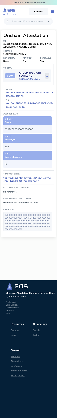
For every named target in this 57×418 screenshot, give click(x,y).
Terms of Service (19, 370)
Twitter (36, 335)
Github (36, 330)
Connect (38, 11)
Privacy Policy (18, 375)
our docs (40, 2)
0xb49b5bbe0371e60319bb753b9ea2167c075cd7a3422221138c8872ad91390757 (27, 179)
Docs (13, 335)
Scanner (15, 330)
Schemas (15, 356)
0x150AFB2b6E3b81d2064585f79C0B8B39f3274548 (29, 105)
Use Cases (16, 366)
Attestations (16, 361)
